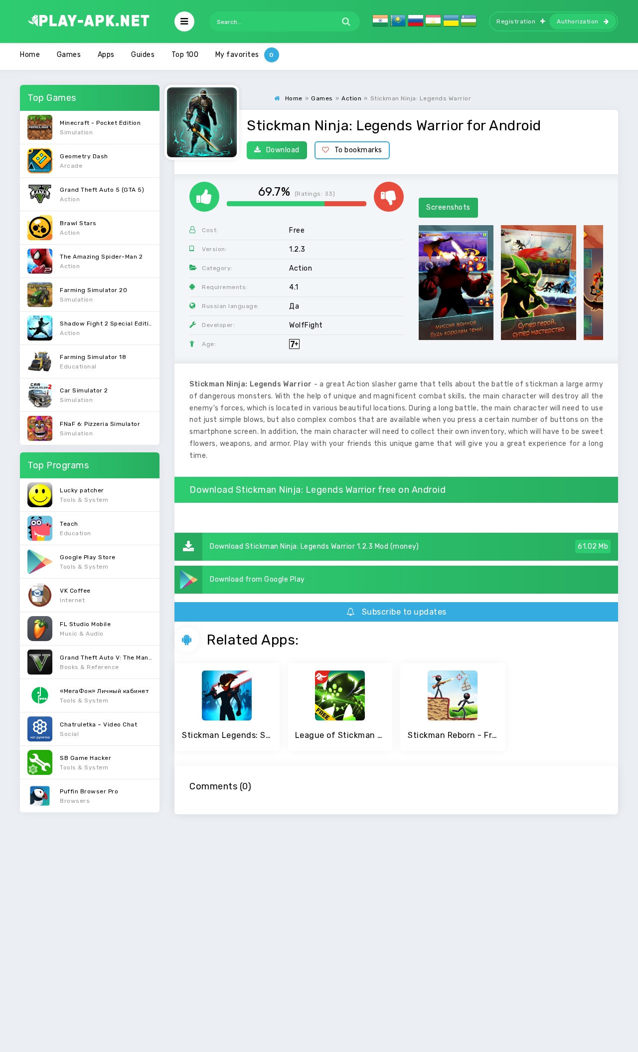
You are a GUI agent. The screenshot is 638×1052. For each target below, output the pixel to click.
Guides (143, 54)
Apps (106, 54)
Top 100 (185, 54)
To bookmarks (358, 150)
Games (69, 54)
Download (283, 150)
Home (30, 54)
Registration (515, 21)
